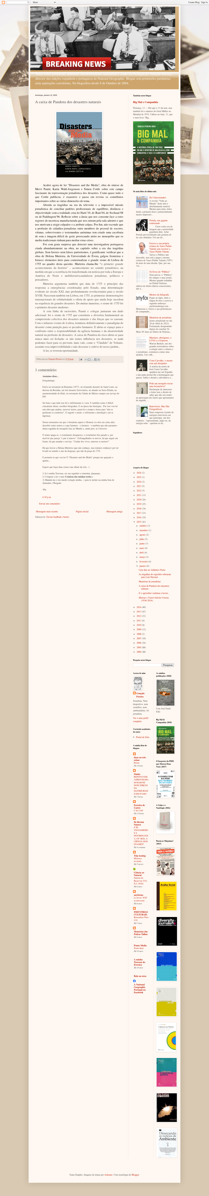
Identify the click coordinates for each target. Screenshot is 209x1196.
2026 (139, 472)
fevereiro (143, 561)
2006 (139, 642)
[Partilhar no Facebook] (95, 359)
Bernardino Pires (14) (141, 918)
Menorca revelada (138, 860)
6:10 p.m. (46, 497)
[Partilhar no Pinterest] (98, 359)
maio (142, 548)
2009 (139, 629)
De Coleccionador (157, 197)
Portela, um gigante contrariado (158, 222)
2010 (139, 624)
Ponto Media (140, 945)
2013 (139, 611)
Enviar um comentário (49, 503)
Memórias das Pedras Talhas (141, 933)
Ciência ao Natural (139, 874)
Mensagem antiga (114, 511)
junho (142, 543)
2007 (139, 638)
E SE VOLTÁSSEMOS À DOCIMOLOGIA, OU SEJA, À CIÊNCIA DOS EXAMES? (141, 836)
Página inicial (82, 511)
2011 (139, 620)
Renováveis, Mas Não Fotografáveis (159, 408)
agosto (142, 534)
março (142, 556)
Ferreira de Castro (139, 806)
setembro (143, 530)
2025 (139, 477)
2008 (139, 633)
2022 (139, 490)
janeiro (142, 565)
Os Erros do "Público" (159, 271)
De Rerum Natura (139, 823)
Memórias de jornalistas (160, 317)
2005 (139, 647)
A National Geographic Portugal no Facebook (140, 988)
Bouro (136, 762)
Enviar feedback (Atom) (58, 516)
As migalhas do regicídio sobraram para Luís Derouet (155, 576)
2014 (139, 607)
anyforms (138, 895)
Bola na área (140, 976)
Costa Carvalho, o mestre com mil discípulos (161, 362)
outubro (143, 525)
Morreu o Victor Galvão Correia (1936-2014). (154, 599)
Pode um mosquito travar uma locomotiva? (161, 385)
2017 (139, 512)
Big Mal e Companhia (145, 102)
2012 (139, 615)
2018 (139, 508)
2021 (139, 495)
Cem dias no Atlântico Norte (152, 569)
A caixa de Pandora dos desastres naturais (154, 587)
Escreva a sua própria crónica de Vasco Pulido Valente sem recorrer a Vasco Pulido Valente (160, 247)
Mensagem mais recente (47, 511)
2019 (139, 503)
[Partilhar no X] (92, 359)
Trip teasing (140, 855)
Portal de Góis (142, 737)
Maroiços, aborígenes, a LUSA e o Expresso (160, 339)
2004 (139, 651)
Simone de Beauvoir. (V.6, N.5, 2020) (140, 880)
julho (142, 539)
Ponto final (139, 948)
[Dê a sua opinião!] (89, 359)
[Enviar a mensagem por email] (86, 359)
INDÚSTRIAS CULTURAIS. (141, 913)
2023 (139, 486)
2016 (139, 517)
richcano (108, 1174)
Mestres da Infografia (159, 294)
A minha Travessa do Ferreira (139, 962)
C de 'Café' (138, 810)
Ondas (137, 774)
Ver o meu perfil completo (140, 719)
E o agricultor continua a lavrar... (154, 593)
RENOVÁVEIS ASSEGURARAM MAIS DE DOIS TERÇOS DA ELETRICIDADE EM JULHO (141, 785)
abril (141, 552)
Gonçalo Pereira (140, 695)
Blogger (135, 1174)
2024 (139, 481)
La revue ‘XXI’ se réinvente (140, 899)
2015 (139, 521)
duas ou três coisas (140, 759)
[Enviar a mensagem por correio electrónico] (80, 359)
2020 (139, 499)
